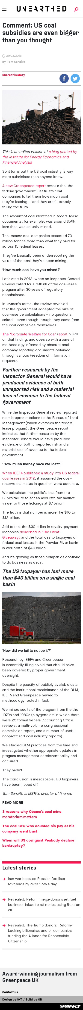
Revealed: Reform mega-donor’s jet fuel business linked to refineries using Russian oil (44, 904)
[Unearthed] (41, 9)
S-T (19, 999)
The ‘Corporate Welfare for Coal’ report (35, 334)
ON (40, 999)
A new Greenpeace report (24, 185)
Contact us (10, 992)
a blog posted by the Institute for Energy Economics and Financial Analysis (39, 157)
